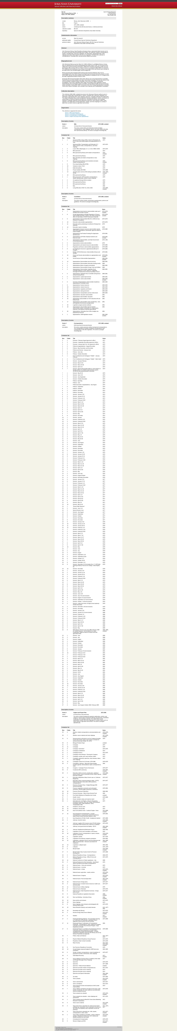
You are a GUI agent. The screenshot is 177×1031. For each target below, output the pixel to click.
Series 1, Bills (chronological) (72, 112)
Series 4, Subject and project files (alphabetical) (76, 116)
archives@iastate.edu (68, 1028)
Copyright (57, 1029)
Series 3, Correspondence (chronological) (75, 115)
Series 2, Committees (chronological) (74, 114)
